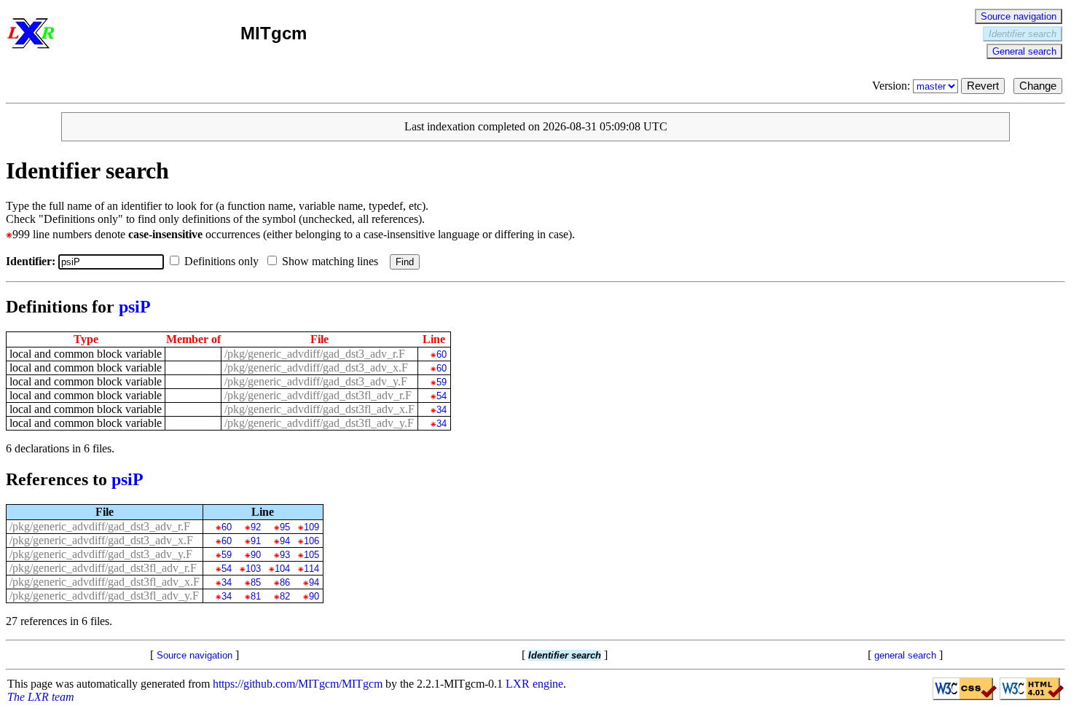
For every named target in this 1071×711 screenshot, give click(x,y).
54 (441, 395)
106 (311, 540)
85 (255, 582)
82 (284, 596)
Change (1037, 86)
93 (284, 554)
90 (255, 554)
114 (311, 568)
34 (441, 409)
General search (1024, 51)
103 (253, 568)
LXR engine (534, 683)
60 (441, 354)
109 (311, 527)
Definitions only (222, 261)
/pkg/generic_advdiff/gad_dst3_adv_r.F (314, 353)
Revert (983, 86)
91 (255, 540)
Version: (892, 85)
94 (284, 540)
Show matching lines (331, 261)
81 (255, 596)
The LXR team (40, 697)
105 (311, 554)
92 (255, 527)
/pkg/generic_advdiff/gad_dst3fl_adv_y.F (319, 423)
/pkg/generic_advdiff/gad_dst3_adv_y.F (315, 381)
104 (282, 568)
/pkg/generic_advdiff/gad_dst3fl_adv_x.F (319, 409)
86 (284, 582)
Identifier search (1022, 33)
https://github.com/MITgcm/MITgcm (297, 683)
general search (905, 655)
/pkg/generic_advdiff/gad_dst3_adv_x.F (316, 367)
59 (441, 382)
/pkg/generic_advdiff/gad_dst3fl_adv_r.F (318, 395)
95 (284, 527)
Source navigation (1018, 16)
